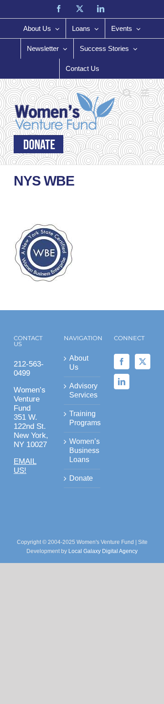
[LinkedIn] (121, 381)
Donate (81, 478)
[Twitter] (142, 361)
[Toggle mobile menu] (145, 93)
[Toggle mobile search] (127, 93)
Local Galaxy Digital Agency (103, 551)
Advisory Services (82, 390)
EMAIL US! (25, 466)
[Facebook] (121, 361)
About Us (78, 362)
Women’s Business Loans (82, 450)
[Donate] (38, 144)
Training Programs (82, 418)
